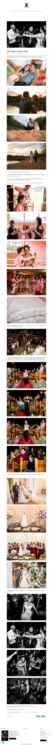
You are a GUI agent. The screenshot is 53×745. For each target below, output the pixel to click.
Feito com (26, 744)
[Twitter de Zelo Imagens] (40, 737)
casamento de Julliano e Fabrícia (27, 175)
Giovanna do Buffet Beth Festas (13, 475)
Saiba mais (13, 738)
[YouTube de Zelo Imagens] (45, 737)
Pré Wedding (22, 712)
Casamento (29, 712)
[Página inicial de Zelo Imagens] (26, 5)
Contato (43, 740)
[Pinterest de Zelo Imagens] (44, 737)
